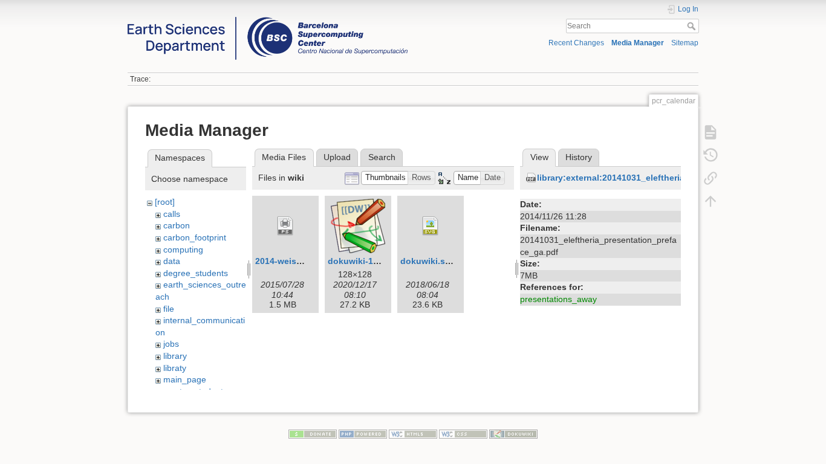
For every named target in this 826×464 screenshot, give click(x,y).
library (175, 356)
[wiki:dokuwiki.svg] (430, 226)
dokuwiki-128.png (365, 261)
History (578, 157)
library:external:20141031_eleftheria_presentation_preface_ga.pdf (673, 177)
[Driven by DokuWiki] (513, 434)
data (171, 261)
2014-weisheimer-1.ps (300, 261)
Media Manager (637, 43)
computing (183, 249)
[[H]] (268, 20)
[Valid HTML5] (413, 434)
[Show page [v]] (710, 131)
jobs (171, 344)
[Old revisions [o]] (710, 154)
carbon (176, 225)
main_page (184, 379)
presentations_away (558, 299)
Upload (337, 157)
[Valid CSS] (463, 434)
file (168, 309)
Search (692, 26)
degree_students (195, 273)
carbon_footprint (194, 237)
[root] (165, 202)
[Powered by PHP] (363, 434)
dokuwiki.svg (427, 261)
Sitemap (684, 43)
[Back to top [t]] (710, 200)
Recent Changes (576, 43)
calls (171, 214)
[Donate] (312, 434)
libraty (174, 368)
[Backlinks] (710, 177)
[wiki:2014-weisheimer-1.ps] (285, 226)
